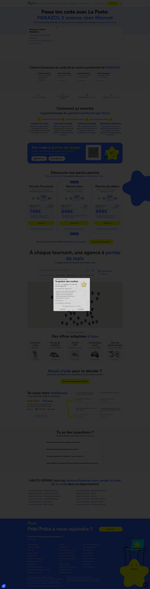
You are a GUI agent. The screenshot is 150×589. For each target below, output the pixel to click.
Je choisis (66, 309)
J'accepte (84, 309)
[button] (4, 586)
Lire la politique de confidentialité (66, 303)
